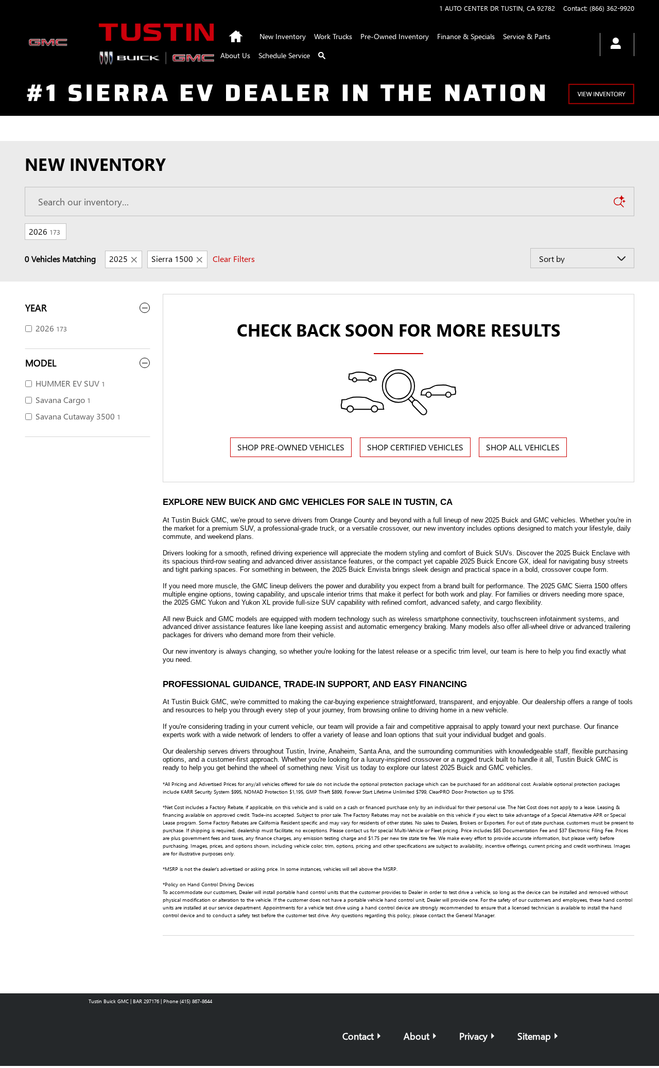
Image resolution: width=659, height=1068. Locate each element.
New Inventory (282, 36)
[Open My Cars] (613, 45)
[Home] (50, 44)
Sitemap (534, 1035)
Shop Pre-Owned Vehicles (290, 447)
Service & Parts (526, 36)
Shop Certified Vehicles (415, 447)
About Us (235, 55)
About (416, 1035)
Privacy (473, 1035)
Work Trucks (333, 36)
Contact (358, 1035)
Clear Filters (234, 258)
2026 (44, 231)
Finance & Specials (466, 36)
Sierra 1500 (172, 258)
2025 (118, 258)
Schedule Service (284, 55)
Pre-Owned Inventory (394, 36)
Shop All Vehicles (523, 447)
